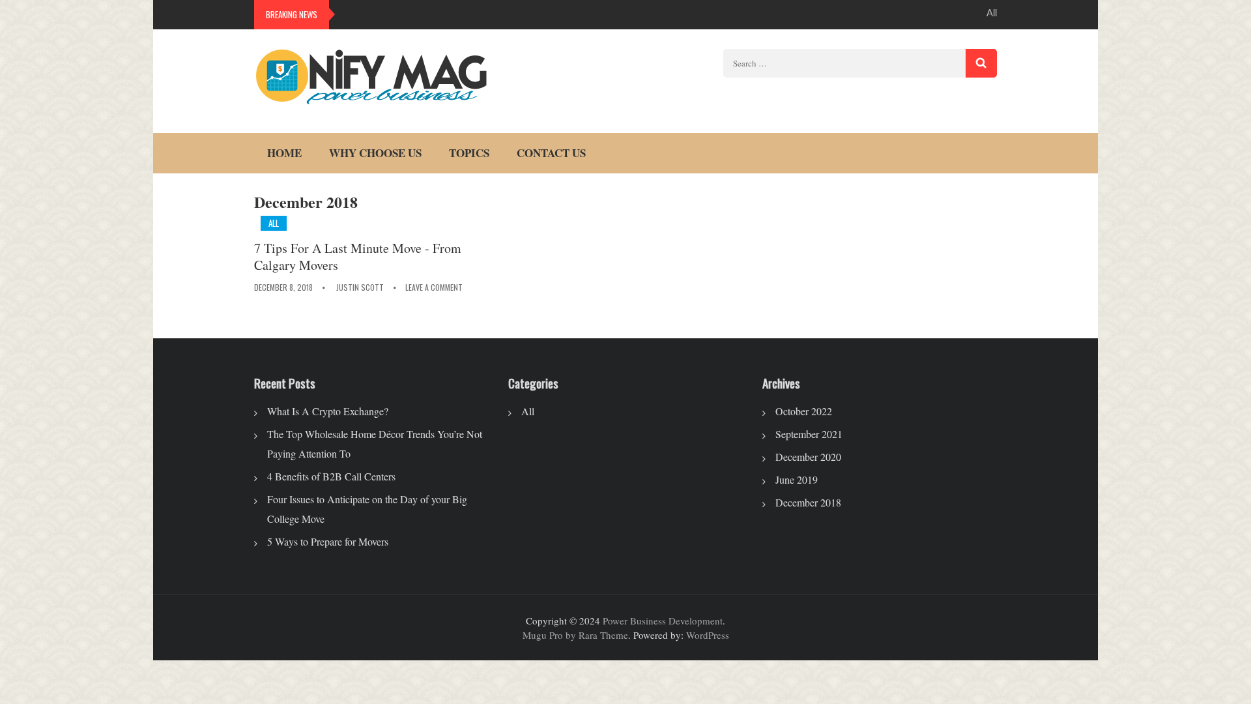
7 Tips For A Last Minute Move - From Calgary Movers (357, 256)
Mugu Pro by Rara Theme (575, 634)
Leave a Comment (434, 287)
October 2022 (803, 411)
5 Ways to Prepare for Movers (327, 541)
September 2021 (808, 434)
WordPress (707, 634)
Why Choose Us (375, 153)
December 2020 (808, 456)
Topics (469, 153)
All (991, 12)
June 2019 (796, 479)
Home (284, 153)
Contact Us (551, 153)
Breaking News (291, 14)
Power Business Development (663, 620)
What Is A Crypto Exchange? (327, 411)
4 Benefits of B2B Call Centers (331, 476)
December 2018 (808, 502)
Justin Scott (360, 287)
